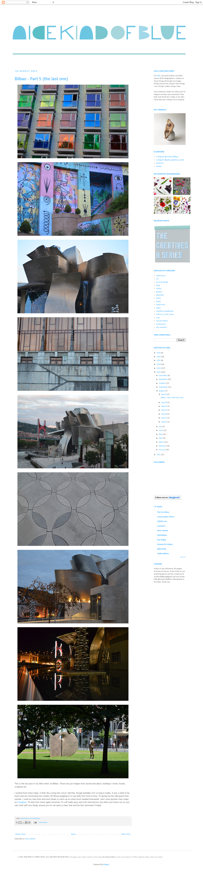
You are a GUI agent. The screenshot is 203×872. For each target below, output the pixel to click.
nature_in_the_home (165, 314)
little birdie (161, 549)
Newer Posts (20, 834)
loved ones (160, 305)
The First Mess (163, 512)
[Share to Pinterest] (29, 822)
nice (158, 318)
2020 (159, 353)
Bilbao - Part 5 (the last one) (41, 79)
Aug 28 (164, 402)
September (163, 387)
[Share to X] (23, 822)
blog (158, 285)
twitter (159, 166)
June (161, 430)
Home (73, 834)
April (161, 438)
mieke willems (163, 554)
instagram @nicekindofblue (167, 157)
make (158, 308)
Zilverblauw (162, 535)
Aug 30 (164, 394)
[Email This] (17, 822)
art (157, 279)
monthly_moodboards (165, 311)
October (162, 383)
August (162, 391)
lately (158, 302)
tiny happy (161, 540)
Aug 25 (164, 406)
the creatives (161, 327)
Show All (183, 557)
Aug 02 (164, 422)
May (161, 434)
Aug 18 (164, 414)
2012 (159, 372)
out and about (162, 321)
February (162, 446)
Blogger (106, 864)
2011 (159, 455)
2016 (159, 357)
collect (158, 289)
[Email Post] (35, 822)
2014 (159, 364)
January (162, 450)
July (160, 427)
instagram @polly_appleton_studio (170, 160)
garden (159, 292)
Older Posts (126, 834)
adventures (25, 818)
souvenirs (161, 526)
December (163, 376)
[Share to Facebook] (26, 822)
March (161, 442)
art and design (35, 818)
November (163, 379)
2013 (159, 368)
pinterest (160, 163)
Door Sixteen (162, 531)
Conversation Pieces (165, 517)
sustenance (161, 324)
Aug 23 (164, 410)
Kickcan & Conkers (165, 544)
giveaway (160, 295)
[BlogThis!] (20, 822)
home (158, 298)
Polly (158, 76)
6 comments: (43, 822)
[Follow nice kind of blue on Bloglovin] (167, 499)
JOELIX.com (162, 521)
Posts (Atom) (30, 839)
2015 (159, 360)
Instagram (22, 802)
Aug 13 (164, 418)
